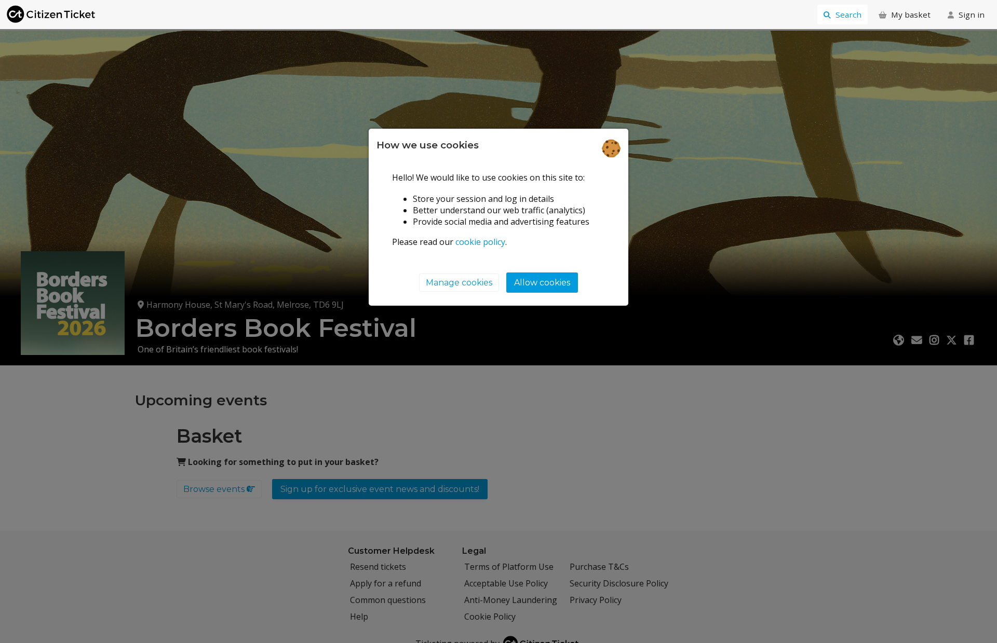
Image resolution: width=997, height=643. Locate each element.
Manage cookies (459, 283)
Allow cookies (542, 283)
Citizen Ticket (52, 14)
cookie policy (480, 241)
